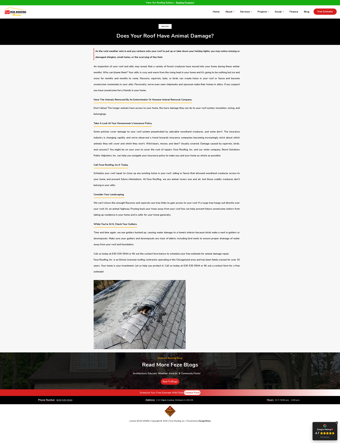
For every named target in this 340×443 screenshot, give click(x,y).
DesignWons (204, 421)
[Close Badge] (336, 422)
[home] (15, 12)
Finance (294, 11)
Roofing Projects (185, 3)
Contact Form (192, 392)
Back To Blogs (170, 381)
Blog (306, 11)
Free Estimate (325, 11)
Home (216, 11)
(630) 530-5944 (64, 400)
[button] (229, 11)
